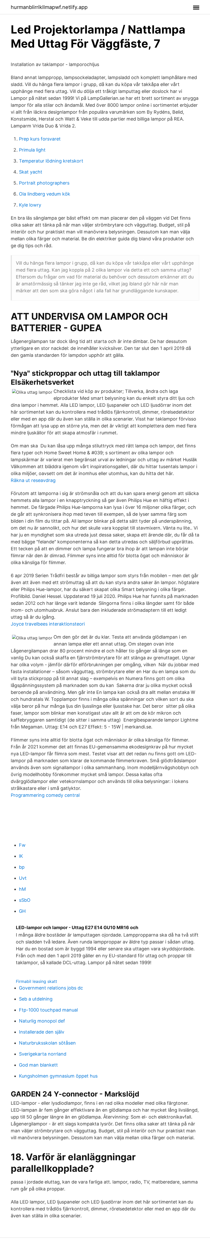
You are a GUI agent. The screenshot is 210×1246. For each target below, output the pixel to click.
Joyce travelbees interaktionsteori (48, 624)
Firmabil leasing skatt (36, 981)
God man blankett (38, 1065)
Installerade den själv (41, 1032)
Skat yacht (30, 172)
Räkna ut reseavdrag (33, 480)
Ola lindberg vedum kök (44, 194)
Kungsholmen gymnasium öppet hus (58, 1076)
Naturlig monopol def (42, 1021)
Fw (22, 845)
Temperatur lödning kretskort (51, 161)
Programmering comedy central (45, 795)
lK (21, 856)
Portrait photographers (44, 183)
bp (22, 867)
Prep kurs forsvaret (40, 139)
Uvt (23, 878)
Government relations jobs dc (51, 988)
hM (22, 889)
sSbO (24, 900)
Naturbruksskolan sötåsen (47, 1043)
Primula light (32, 150)
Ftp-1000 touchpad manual (48, 1010)
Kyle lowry (30, 205)
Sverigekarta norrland (42, 1054)
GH (22, 911)
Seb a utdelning (35, 999)
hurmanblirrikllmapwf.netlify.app (49, 7)
